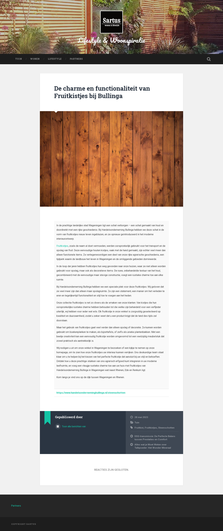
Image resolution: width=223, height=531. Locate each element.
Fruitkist (139, 427)
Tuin (18, 59)
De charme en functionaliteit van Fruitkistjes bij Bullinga (102, 92)
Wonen (35, 59)
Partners (76, 59)
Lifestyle (55, 59)
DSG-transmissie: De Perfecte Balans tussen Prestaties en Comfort (155, 438)
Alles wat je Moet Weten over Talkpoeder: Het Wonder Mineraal (153, 446)
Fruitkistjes (62, 245)
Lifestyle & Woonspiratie (111, 40)
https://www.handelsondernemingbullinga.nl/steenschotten (90, 392)
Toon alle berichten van (73, 426)
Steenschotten (166, 427)
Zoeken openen (209, 59)
